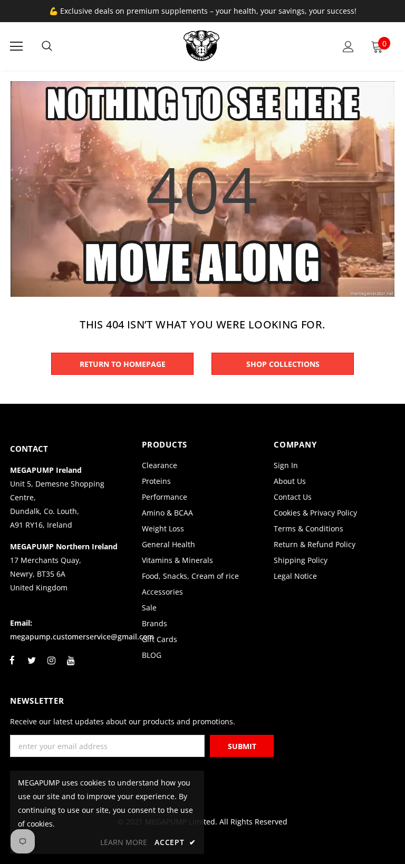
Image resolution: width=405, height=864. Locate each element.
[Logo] (201, 46)
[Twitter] (31, 666)
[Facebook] (12, 666)
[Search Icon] (47, 46)
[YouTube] (70, 666)
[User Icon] (348, 46)
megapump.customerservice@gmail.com (82, 637)
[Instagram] (51, 666)
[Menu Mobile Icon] (16, 46)
